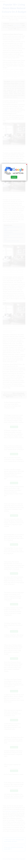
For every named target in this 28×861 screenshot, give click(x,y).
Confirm (14, 177)
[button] (14, 430)
